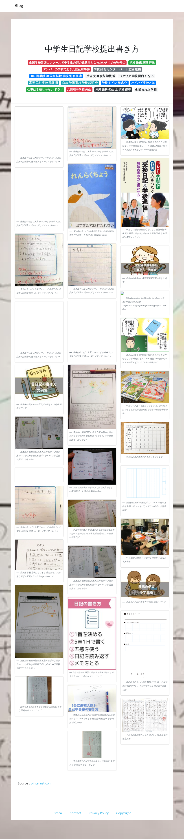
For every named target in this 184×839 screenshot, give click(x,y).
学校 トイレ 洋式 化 (114, 83)
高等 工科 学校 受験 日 (43, 83)
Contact (75, 813)
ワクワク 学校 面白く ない (136, 76)
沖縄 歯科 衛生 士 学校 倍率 (113, 89)
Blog (19, 5)
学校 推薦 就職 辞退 (142, 62)
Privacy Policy (99, 813)
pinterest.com (41, 783)
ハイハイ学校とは (143, 83)
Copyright (123, 813)
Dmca (57, 813)
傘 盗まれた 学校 (146, 89)
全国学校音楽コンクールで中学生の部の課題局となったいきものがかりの (77, 62)
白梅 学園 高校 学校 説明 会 (80, 83)
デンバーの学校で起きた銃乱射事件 (66, 69)
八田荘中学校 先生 (79, 89)
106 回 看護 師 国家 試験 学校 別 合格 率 (56, 76)
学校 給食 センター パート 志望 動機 (117, 69)
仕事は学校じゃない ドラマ (45, 89)
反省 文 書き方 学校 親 (100, 76)
